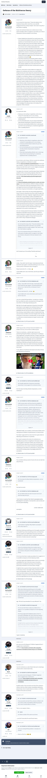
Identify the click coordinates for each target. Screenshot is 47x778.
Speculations (22, 14)
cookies (9, 767)
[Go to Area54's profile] (8, 111)
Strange (8, 384)
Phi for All (8, 525)
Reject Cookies (29, 772)
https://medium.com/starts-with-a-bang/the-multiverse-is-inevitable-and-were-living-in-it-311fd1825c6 (30, 680)
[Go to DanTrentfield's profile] (3, 14)
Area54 (8, 116)
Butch (8, 671)
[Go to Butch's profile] (8, 667)
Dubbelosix (8, 267)
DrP (8, 729)
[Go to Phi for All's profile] (8, 521)
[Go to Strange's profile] (8, 380)
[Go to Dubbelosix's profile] (8, 263)
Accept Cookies (20, 772)
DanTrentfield (7, 14)
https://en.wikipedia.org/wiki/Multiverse (29, 163)
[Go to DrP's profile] (8, 725)
